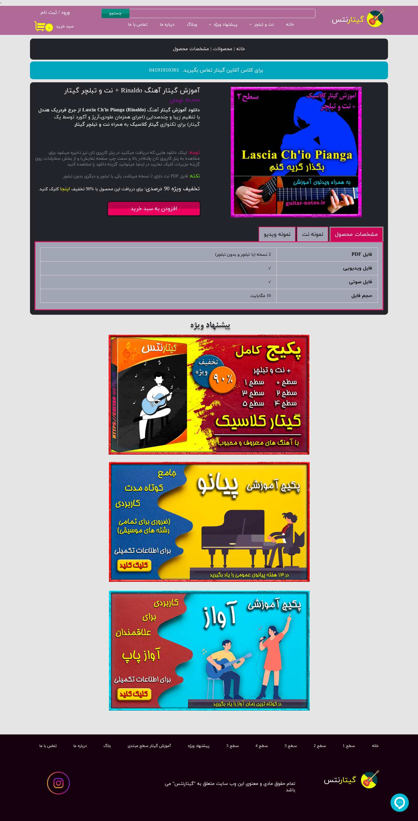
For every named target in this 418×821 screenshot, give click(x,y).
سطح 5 (232, 746)
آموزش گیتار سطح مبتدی (149, 746)
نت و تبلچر (264, 25)
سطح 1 (349, 746)
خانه (290, 25)
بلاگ (107, 746)
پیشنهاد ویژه (225, 25)
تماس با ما (137, 25)
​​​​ (340, 780)
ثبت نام (49, 12)
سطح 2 (320, 746)
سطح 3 (291, 746)
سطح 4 (262, 746)
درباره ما (167, 25)
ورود (65, 12)
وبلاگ (192, 25)
